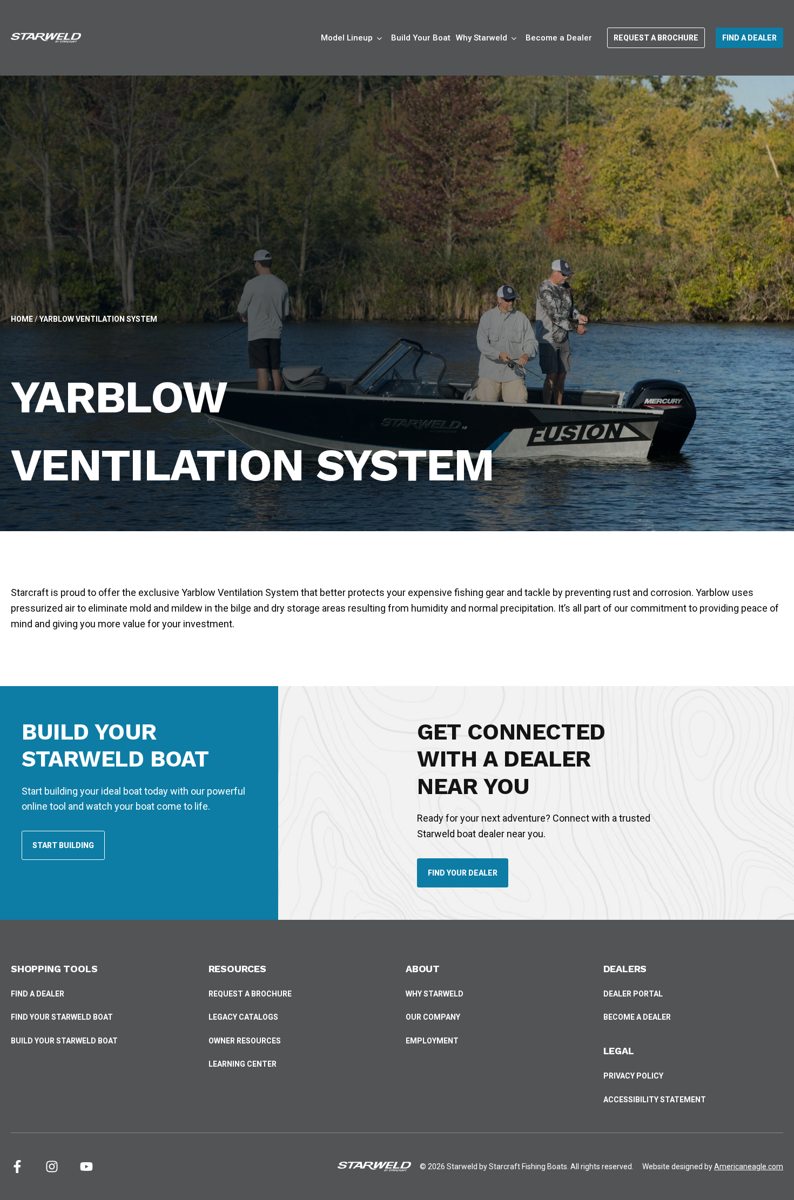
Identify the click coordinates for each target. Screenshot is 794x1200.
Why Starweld (434, 993)
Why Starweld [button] (481, 38)
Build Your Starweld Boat (64, 1041)
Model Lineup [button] (347, 38)
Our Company (433, 1017)
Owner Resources (244, 1040)
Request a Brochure (250, 993)
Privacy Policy (633, 1076)
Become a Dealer (559, 43)
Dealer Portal (633, 994)
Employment (432, 1040)
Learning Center (242, 1064)
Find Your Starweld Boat (62, 1017)
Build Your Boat (420, 43)
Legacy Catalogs (243, 1017)
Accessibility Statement (654, 1099)
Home (22, 319)
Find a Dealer (37, 993)
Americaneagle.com (748, 1166)
